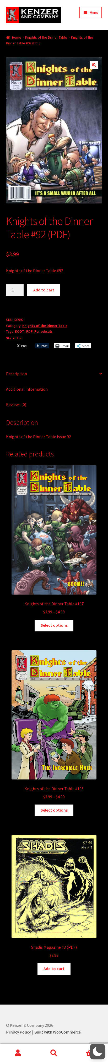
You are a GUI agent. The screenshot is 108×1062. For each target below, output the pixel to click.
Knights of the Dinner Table (46, 37)
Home (16, 37)
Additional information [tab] (27, 389)
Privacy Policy (18, 1032)
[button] (94, 65)
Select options (54, 625)
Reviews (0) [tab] (16, 404)
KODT (19, 331)
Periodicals (43, 331)
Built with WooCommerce (57, 1032)
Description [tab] (16, 373)
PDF (29, 331)
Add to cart (43, 289)
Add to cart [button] (54, 968)
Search (54, 1053)
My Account (18, 1053)
